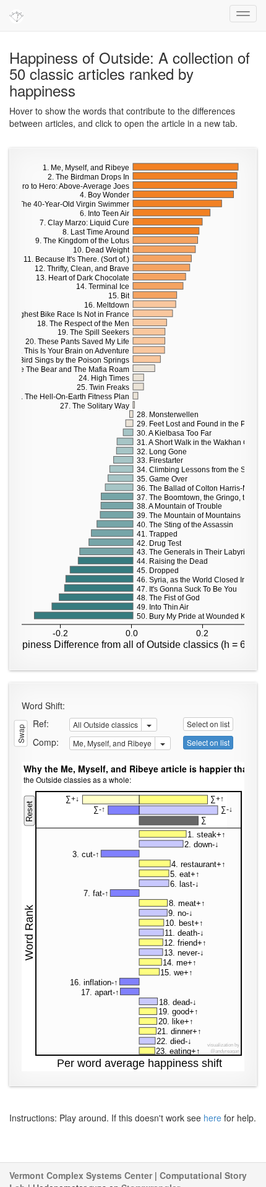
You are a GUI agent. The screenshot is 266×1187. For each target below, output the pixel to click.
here (212, 1117)
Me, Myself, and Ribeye (112, 743)
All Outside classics (105, 724)
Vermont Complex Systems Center (80, 1175)
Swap (20, 733)
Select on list (208, 724)
